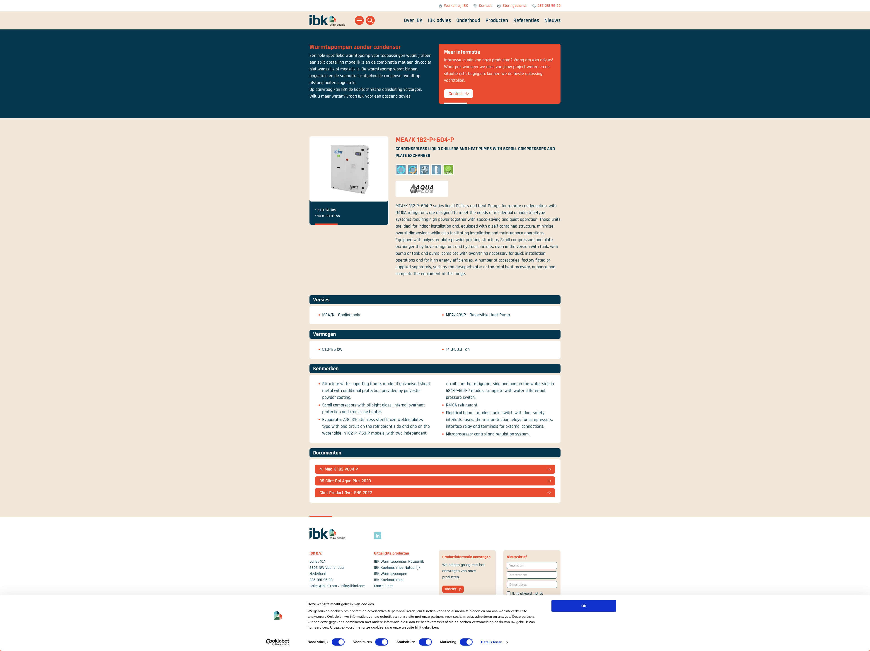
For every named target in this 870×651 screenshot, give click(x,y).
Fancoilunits (384, 586)
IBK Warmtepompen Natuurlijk (399, 561)
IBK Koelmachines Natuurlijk (397, 567)
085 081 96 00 (549, 5)
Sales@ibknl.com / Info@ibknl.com (337, 586)
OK (584, 606)
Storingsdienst (515, 5)
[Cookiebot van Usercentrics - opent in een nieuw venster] (277, 642)
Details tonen (491, 642)
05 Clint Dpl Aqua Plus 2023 (345, 481)
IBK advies (439, 20)
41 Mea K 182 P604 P (338, 469)
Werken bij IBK (456, 5)
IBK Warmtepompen (390, 573)
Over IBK (413, 20)
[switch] (381, 642)
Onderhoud (468, 20)
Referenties (526, 20)
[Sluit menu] (359, 20)
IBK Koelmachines (389, 579)
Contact (485, 5)
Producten (497, 20)
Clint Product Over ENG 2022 (345, 493)
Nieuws (552, 20)
